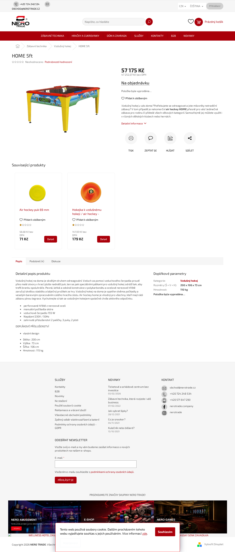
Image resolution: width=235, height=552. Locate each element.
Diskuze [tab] (56, 261)
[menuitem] (52, 36)
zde (144, 533)
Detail (50, 239)
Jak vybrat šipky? (118, 410)
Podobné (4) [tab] (37, 261)
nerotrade (176, 412)
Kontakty (60, 386)
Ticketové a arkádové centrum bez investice (128, 388)
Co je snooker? (116, 419)
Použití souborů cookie (68, 405)
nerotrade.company (181, 406)
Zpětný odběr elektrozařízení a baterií (77, 419)
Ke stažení (61, 400)
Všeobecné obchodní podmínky (73, 414)
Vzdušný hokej (189, 280)
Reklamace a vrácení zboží (70, 410)
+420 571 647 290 (180, 399)
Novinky (59, 396)
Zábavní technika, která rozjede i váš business (129, 400)
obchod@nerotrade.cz (183, 387)
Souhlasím (165, 531)
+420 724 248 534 (181, 393)
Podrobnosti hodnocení (58, 61)
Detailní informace (132, 123)
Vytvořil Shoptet (213, 544)
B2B (57, 391)
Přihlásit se (66, 480)
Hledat (149, 21)
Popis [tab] (19, 261)
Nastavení (70, 543)
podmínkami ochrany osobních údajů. (112, 471)
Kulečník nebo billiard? (121, 427)
